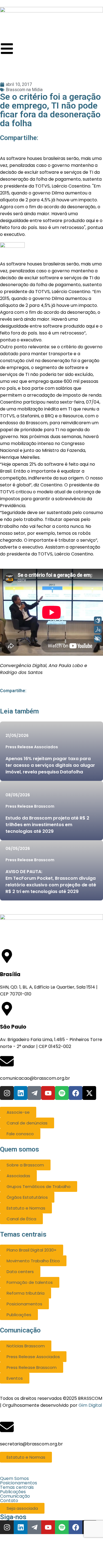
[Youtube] (48, 1093)
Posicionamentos (18, 1483)
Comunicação (15, 1496)
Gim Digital (90, 1405)
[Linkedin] (20, 1093)
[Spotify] (62, 1093)
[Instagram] (7, 1093)
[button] (51, 1478)
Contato (9, 1500)
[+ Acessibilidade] (98, 638)
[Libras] (98, 620)
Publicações (13, 1492)
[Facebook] (75, 1093)
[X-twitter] (89, 1093)
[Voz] (98, 629)
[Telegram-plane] (34, 1093)
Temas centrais (17, 1487)
